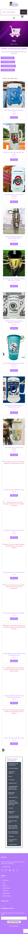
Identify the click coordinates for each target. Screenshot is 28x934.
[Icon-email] (17, 870)
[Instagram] (6, 870)
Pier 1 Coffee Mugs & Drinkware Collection (13, 832)
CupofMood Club (12, 783)
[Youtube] (9, 870)
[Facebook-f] (2, 870)
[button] (22, 16)
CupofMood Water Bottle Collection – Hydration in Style (13, 788)
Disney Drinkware (12, 797)
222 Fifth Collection (13, 768)
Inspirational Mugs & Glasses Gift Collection (13, 817)
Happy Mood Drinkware (11, 812)
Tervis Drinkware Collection (12, 840)
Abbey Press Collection (11, 772)
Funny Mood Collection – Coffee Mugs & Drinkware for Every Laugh (13, 802)
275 (22, 750)
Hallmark (10, 808)
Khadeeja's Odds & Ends (12, 821)
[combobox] (10, 12)
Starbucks (11, 836)
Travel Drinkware (12, 844)
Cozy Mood (11, 779)
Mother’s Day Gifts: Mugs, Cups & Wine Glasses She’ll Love (12, 827)
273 (15, 750)
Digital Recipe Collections (11, 793)
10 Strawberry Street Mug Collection (13, 764)
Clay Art (10, 776)
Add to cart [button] (14, 117)
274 (19, 750)
